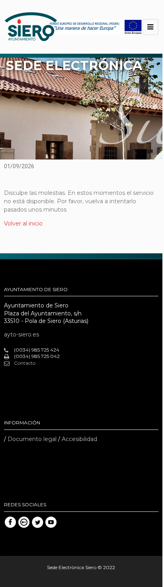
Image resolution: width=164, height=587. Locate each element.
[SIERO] (31, 27)
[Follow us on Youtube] (51, 522)
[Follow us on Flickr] (24, 522)
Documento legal (32, 439)
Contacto (24, 363)
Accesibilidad (79, 439)
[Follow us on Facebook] (10, 522)
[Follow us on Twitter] (37, 522)
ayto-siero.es (21, 334)
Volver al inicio (23, 223)
